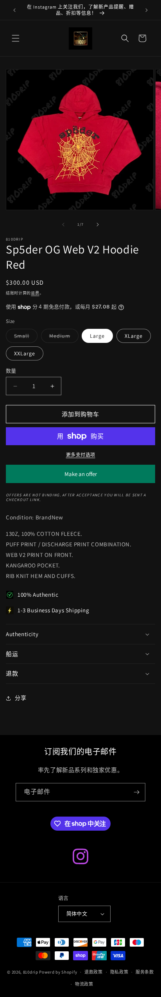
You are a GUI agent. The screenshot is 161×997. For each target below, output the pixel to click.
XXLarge (24, 353)
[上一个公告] (14, 10)
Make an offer (80, 476)
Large (97, 335)
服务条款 (145, 972)
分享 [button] (20, 697)
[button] (15, 38)
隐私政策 (119, 972)
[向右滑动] (97, 224)
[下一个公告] (146, 10)
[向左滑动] (63, 224)
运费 (35, 293)
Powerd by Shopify (58, 972)
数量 (11, 370)
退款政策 (93, 972)
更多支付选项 (80, 455)
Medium (62, 337)
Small (24, 337)
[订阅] (136, 792)
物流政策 (84, 984)
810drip (30, 972)
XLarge (134, 335)
